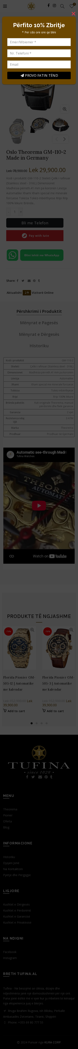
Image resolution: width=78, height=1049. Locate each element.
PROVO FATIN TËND (41, 75)
